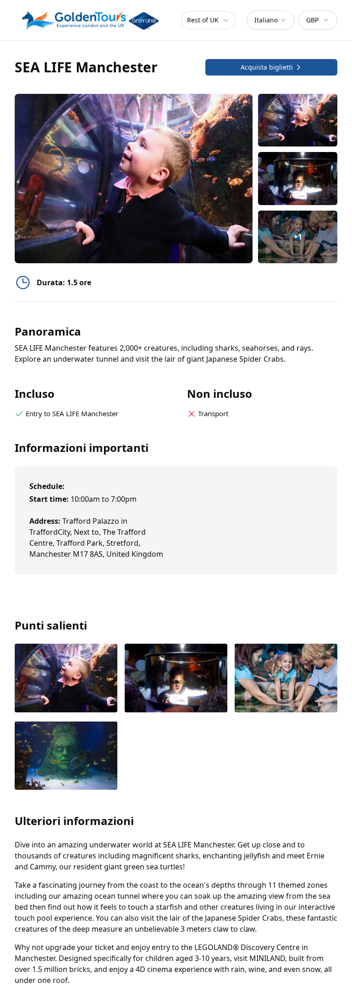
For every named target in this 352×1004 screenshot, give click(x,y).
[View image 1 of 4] (297, 120)
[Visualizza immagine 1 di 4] (66, 679)
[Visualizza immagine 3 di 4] (286, 679)
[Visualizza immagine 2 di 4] (176, 679)
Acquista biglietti (267, 67)
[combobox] (271, 20)
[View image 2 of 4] (297, 178)
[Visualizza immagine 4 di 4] (66, 757)
